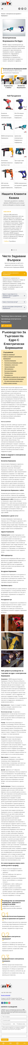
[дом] (6, 3)
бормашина (4, 15)
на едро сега (8, 325)
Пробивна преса (8, 373)
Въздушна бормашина (10, 371)
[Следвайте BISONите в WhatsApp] (7, 1003)
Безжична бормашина (10, 360)
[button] (11, 250)
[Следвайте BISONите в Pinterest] (22, 9)
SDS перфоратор (8, 369)
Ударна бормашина (9, 367)
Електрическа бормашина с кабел (13, 362)
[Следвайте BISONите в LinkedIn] (5, 1003)
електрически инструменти (13, 13)
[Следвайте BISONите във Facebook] (19, 9)
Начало (3, 13)
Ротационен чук (8, 375)
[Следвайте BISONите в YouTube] (25, 9)
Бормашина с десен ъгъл (11, 365)
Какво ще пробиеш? (9, 354)
